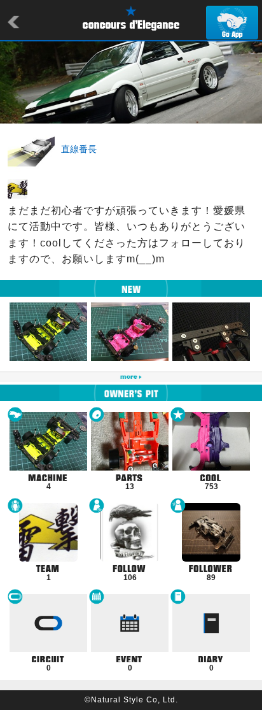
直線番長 (79, 149)
